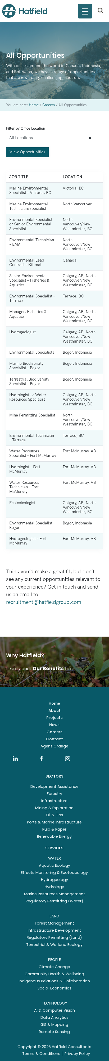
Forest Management (54, 923)
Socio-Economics (54, 988)
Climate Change (54, 966)
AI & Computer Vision (54, 1010)
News (54, 724)
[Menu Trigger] (85, 11)
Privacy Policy (77, 1053)
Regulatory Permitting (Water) (54, 901)
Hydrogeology (54, 879)
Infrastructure (54, 800)
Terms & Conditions (41, 1053)
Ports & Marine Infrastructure (54, 822)
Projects (54, 717)
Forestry (54, 793)
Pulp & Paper (54, 829)
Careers (54, 732)
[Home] (24, 11)
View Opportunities (27, 152)
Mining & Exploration (54, 808)
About (54, 710)
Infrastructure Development (54, 930)
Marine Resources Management (54, 894)
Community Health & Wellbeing (54, 974)
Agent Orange (54, 746)
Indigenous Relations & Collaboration (54, 981)
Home (54, 703)
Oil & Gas (54, 815)
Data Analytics (54, 1017)
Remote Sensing (54, 1031)
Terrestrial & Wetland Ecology (54, 944)
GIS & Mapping (54, 1024)
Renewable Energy (54, 836)
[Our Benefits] (54, 662)
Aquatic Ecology (54, 865)
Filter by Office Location (25, 128)
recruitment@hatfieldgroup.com (43, 602)
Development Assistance (54, 786)
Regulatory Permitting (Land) (54, 937)
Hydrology (54, 886)
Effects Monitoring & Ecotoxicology (54, 872)
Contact (54, 739)
